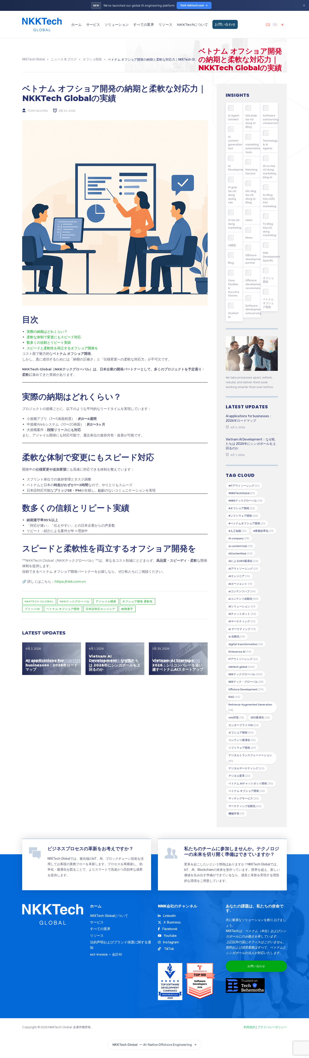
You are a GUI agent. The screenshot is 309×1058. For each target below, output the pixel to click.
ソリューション (117, 24)
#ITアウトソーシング (243, 485)
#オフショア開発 (241, 508)
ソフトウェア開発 (242, 747)
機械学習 (236, 813)
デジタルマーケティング (246, 768)
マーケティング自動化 (244, 806)
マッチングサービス (243, 798)
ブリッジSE (32, 609)
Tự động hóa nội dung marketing (269, 229)
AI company (238, 538)
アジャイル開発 (106, 601)
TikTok (168, 949)
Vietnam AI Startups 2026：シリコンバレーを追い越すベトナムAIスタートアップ (177, 664)
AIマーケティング (241, 621)
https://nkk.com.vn (70, 581)
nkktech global (39, 601)
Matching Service (251, 171)
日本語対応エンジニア (100, 609)
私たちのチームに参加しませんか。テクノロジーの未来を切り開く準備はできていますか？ (231, 851)
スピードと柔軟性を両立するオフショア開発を (62, 348)
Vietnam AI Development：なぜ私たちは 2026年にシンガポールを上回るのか (114, 663)
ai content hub (240, 546)
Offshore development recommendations (252, 284)
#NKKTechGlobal (241, 493)
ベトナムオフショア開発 (268, 303)
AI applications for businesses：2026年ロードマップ (52, 664)
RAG (234, 696)
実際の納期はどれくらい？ (47, 331)
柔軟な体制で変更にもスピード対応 (54, 337)
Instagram (171, 942)
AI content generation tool (235, 142)
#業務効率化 (263, 531)
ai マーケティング (242, 629)
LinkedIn (169, 916)
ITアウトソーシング (243, 659)
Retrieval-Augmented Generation (250, 707)
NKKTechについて (192, 24)
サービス (93, 24)
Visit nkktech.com (192, 5)
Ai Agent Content (233, 117)
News (249, 237)
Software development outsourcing (252, 309)
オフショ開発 (268, 280)
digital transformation (245, 644)
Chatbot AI (233, 315)
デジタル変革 (239, 775)
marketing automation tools (252, 148)
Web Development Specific (270, 256)
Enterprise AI (239, 651)
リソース (165, 24)
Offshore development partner (252, 259)
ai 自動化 (236, 636)
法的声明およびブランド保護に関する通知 (120, 945)
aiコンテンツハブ (242, 591)
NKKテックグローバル (75, 601)
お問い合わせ (225, 24)
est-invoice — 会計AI (106, 954)
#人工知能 (237, 531)
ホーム (76, 24)
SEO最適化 (260, 717)
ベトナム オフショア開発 (63, 609)
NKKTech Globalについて (109, 916)
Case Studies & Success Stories (233, 288)
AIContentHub (240, 553)
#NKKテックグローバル (245, 500)
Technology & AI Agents (270, 144)
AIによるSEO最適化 (243, 561)
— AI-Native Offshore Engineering (152, 1044)
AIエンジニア (239, 576)
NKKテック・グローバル (245, 681)
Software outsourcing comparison (270, 119)
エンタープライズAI (243, 725)
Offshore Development (246, 689)
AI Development (235, 167)
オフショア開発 (241, 732)
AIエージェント (240, 583)
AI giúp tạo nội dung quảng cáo (232, 195)
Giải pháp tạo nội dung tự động (251, 121)
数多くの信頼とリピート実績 (49, 342)
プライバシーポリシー (272, 1027)
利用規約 (249, 1027)
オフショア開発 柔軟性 (137, 601)
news (248, 220)
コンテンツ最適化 (242, 740)
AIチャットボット (242, 613)
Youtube (170, 936)
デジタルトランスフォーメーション (250, 758)
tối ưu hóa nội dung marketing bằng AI (269, 171)
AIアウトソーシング (243, 568)
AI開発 (232, 245)
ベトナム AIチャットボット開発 (250, 783)
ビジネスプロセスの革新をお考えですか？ (90, 848)
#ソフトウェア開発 (243, 515)
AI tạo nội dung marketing (234, 223)
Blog (231, 262)
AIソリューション (241, 606)
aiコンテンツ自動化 (243, 598)
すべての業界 (143, 24)
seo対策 (236, 717)
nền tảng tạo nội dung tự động (250, 196)
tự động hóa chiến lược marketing (269, 200)
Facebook (169, 929)
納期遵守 (127, 609)
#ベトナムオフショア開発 (246, 523)
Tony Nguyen (38, 110)
